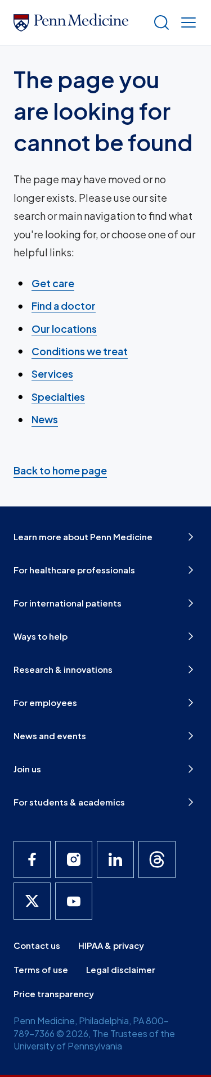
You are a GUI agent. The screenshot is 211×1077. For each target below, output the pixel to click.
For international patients (68, 603)
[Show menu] (186, 22)
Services (52, 373)
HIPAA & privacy (111, 945)
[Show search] (159, 22)
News (45, 419)
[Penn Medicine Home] (78, 22)
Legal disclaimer (120, 969)
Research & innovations (63, 669)
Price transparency (54, 993)
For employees (45, 702)
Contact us (37, 945)
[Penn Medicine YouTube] (74, 901)
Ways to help (41, 636)
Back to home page (60, 470)
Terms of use (41, 969)
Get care (53, 283)
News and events (50, 735)
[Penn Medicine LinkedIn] (115, 859)
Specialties (58, 396)
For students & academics (69, 802)
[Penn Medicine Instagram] (74, 859)
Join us (27, 768)
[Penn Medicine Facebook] (32, 859)
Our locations (64, 328)
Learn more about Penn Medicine (83, 536)
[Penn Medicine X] (32, 901)
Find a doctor (64, 305)
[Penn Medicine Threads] (157, 859)
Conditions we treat (80, 351)
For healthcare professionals (74, 569)
